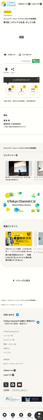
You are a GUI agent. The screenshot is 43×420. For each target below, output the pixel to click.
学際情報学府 (8, 15)
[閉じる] (38, 79)
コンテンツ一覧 (9, 340)
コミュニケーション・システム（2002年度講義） (20, 19)
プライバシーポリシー (19, 390)
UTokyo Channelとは (11, 331)
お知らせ (7, 348)
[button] (10, 90)
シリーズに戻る (23, 280)
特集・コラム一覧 (10, 344)
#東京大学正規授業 (18, 101)
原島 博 (7, 120)
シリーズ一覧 (8, 336)
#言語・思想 (7, 101)
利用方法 (7, 359)
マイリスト (7, 352)
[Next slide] (39, 168)
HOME (3, 300)
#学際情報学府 (30, 101)
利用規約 (7, 390)
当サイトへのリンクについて (13, 363)
